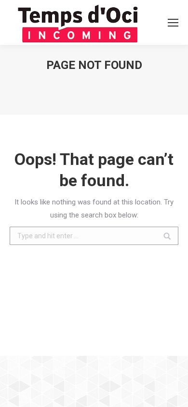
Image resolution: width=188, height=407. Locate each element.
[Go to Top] (172, 391)
